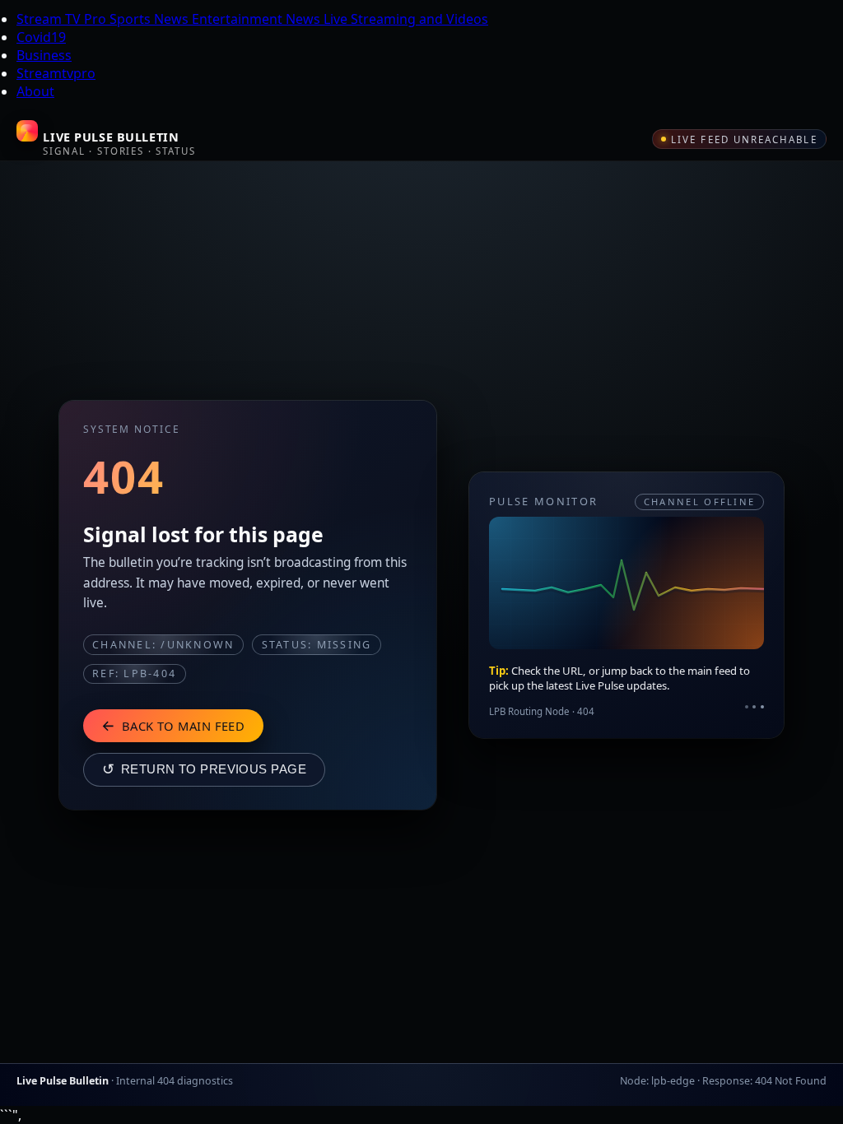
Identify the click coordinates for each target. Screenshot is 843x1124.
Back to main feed (173, 725)
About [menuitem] (35, 91)
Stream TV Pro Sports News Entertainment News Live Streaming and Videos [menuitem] (252, 19)
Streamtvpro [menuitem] (55, 73)
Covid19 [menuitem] (41, 37)
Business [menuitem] (44, 55)
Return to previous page (204, 769)
